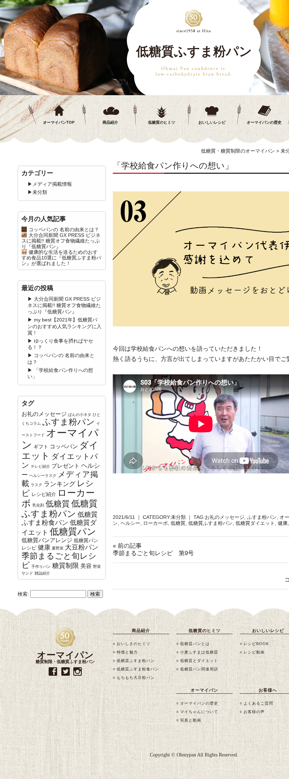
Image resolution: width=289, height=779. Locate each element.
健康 (283, 523)
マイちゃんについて (199, 712)
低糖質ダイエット (255, 523)
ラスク (36, 485)
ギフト (40, 446)
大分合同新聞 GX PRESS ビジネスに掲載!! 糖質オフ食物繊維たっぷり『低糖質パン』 (60, 240)
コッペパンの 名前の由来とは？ (64, 229)
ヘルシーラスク (42, 475)
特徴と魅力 (127, 652)
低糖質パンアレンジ (46, 540)
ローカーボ (155, 523)
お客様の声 (254, 712)
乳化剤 (38, 505)
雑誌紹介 (42, 573)
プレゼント (65, 466)
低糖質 (178, 523)
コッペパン (64, 446)
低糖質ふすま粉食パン (59, 518)
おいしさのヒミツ (133, 644)
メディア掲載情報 (52, 184)
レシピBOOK (256, 644)
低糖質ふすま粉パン (210, 523)
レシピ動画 (254, 652)
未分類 (178, 517)
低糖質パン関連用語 (199, 669)
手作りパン (41, 566)
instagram (77, 671)
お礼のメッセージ (224, 517)
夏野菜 (57, 548)
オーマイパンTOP (58, 122)
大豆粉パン (81, 547)
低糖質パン (73, 531)
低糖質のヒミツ (161, 122)
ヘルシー (130, 523)
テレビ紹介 (40, 466)
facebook (53, 671)
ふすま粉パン (262, 517)
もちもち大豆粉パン (136, 677)
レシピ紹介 (43, 494)
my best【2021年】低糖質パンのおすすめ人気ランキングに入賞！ (64, 326)
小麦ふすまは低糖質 (199, 652)
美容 (86, 566)
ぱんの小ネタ (79, 414)
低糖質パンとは (195, 644)
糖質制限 (65, 565)
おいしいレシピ (212, 122)
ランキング (59, 483)
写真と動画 (190, 720)
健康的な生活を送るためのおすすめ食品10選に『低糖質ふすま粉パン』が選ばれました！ (61, 257)
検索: (23, 594)
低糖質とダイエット (199, 660)
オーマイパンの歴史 (199, 703)
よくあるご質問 (258, 703)
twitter (65, 671)
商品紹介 (110, 122)
